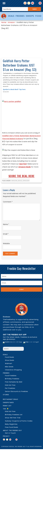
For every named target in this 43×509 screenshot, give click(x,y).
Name (6, 224)
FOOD (38, 15)
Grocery (26, 181)
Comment (8, 202)
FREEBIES (20, 15)
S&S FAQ (23, 164)
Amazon (11, 22)
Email (6, 234)
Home (3, 22)
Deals (20, 181)
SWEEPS (30, 15)
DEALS (11, 15)
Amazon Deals (24, 167)
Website (6, 243)
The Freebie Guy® (3, 16)
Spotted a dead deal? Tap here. (14, 89)
